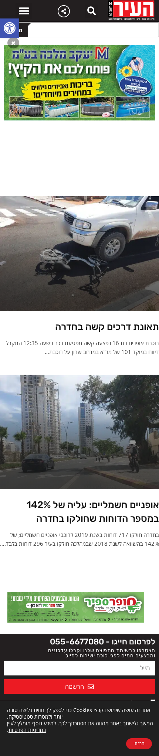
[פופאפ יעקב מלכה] (79, 82)
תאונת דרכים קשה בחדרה (107, 327)
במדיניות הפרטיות (27, 729)
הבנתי (139, 743)
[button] (9, 28)
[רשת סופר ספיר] (75, 606)
